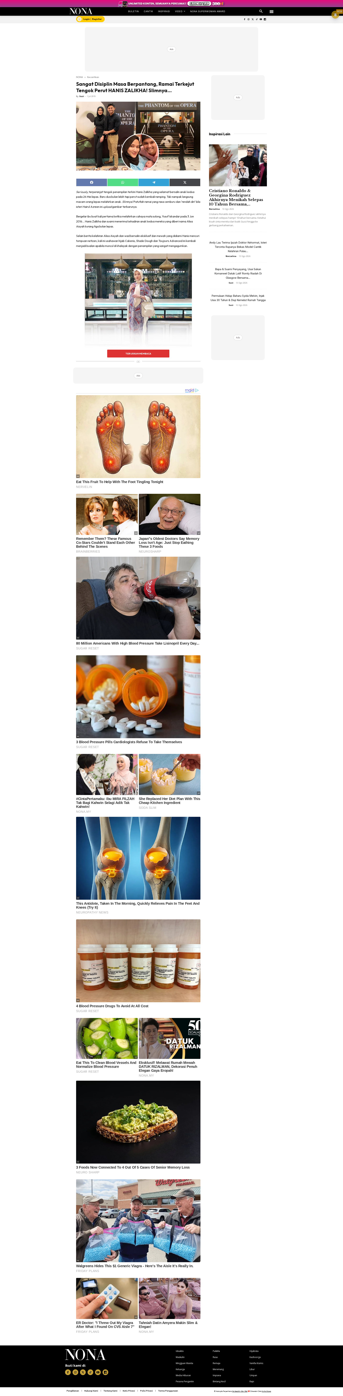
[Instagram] (249, 20)
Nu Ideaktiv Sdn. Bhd (239, 1391)
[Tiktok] (257, 20)
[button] (261, 11)
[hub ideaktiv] (271, 10)
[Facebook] (244, 20)
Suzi (81, 96)
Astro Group (266, 1391)
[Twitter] (253, 20)
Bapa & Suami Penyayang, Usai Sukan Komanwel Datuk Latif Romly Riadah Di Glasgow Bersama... (238, 273)
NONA (79, 77)
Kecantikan (93, 77)
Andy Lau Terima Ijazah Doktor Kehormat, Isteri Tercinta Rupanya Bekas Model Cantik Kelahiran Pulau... (238, 247)
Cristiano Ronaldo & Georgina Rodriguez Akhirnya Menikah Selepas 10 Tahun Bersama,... (236, 197)
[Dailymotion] (265, 20)
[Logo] (81, 11)
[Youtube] (261, 20)
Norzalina (214, 209)
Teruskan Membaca (138, 353)
